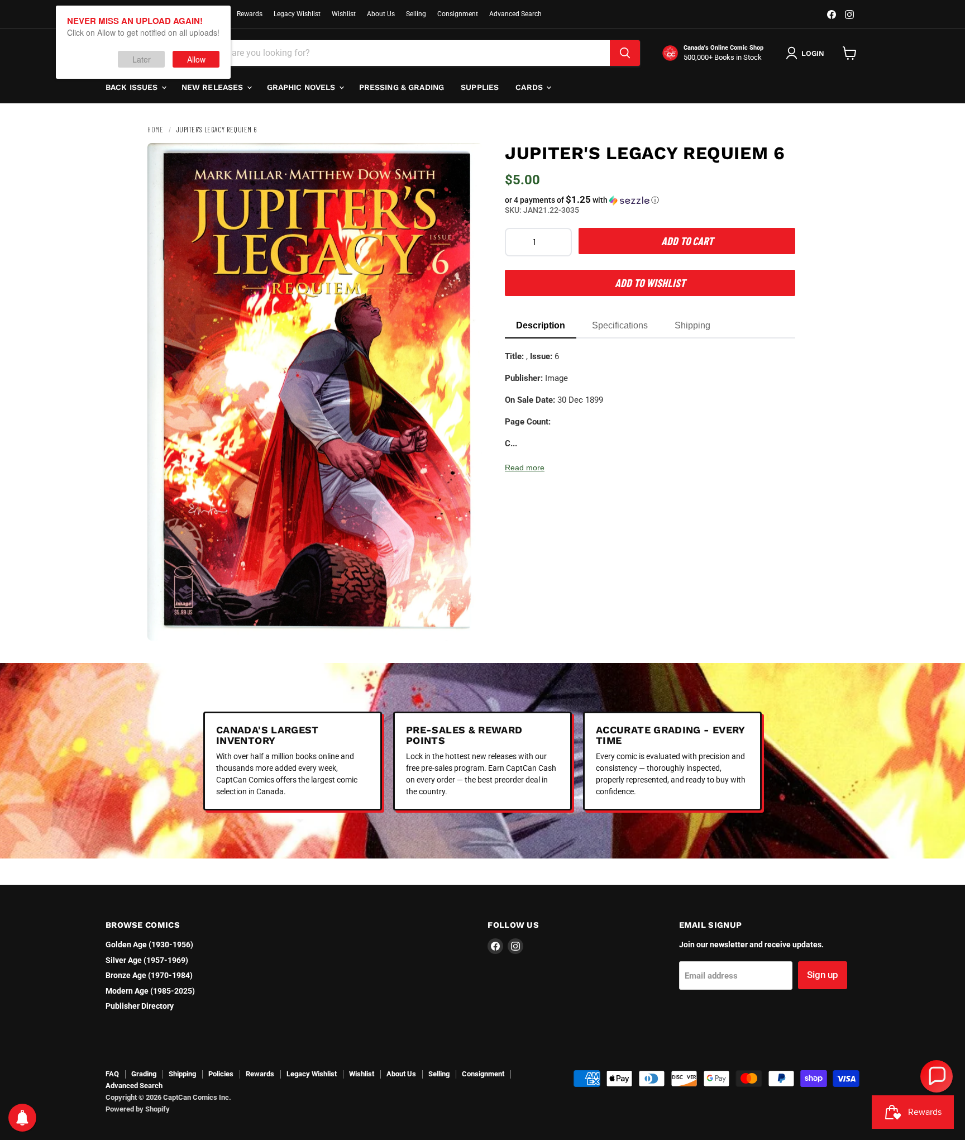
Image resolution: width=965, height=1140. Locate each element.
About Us (381, 14)
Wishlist (344, 14)
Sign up (822, 974)
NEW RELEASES (213, 87)
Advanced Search (515, 14)
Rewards (249, 14)
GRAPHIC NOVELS (302, 87)
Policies (220, 1074)
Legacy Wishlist (297, 14)
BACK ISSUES (133, 87)
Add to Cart (687, 240)
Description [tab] (540, 325)
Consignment (457, 14)
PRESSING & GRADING (402, 87)
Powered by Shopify (138, 1109)
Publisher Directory (140, 1005)
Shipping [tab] (692, 325)
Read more (524, 467)
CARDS (530, 87)
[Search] (625, 53)
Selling (416, 14)
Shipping (182, 1074)
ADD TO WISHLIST (650, 282)
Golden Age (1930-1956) (149, 944)
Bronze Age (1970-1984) (149, 975)
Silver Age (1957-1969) (147, 960)
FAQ (112, 1074)
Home (155, 129)
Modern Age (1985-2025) (150, 990)
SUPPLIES (480, 87)
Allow (196, 59)
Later (141, 59)
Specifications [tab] (620, 325)
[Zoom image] (464, 623)
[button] (650, 200)
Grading (143, 1074)
